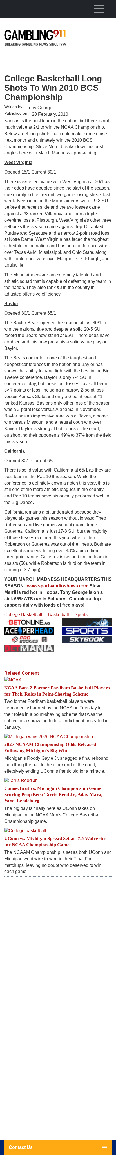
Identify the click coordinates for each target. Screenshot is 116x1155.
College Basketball (23, 614)
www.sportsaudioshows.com (57, 585)
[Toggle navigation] (98, 9)
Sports (81, 614)
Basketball (58, 614)
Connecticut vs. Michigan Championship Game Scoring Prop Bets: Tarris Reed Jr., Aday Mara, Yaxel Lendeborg (53, 794)
